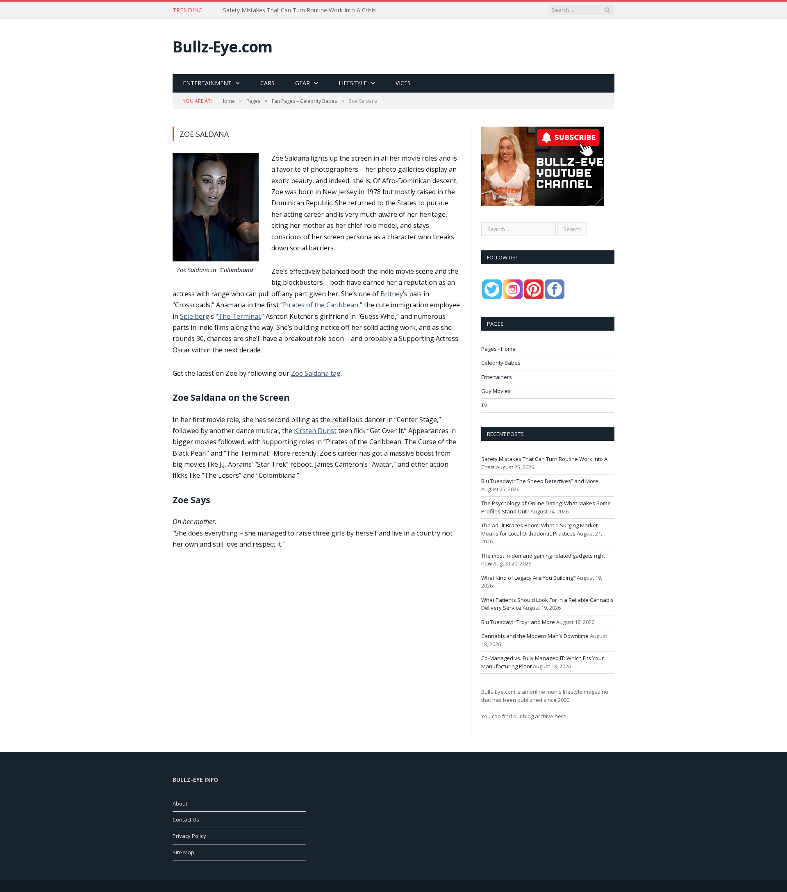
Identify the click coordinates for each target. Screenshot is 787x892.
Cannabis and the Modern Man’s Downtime (535, 636)
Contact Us (186, 819)
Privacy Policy (189, 836)
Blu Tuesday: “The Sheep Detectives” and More (285, 10)
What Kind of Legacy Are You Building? (528, 577)
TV (484, 405)
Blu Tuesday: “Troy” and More (518, 622)
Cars (267, 83)
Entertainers (496, 377)
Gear (302, 83)
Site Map (183, 852)
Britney (391, 293)
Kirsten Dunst (315, 430)
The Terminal (239, 316)
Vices (403, 83)
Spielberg (194, 316)
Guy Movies (496, 391)
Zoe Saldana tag (316, 373)
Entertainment (207, 83)
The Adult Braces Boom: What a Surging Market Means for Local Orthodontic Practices (539, 529)
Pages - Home (498, 348)
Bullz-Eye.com (222, 46)
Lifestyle (353, 83)
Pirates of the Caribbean (320, 304)
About (180, 803)
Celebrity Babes (501, 362)
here (560, 716)
